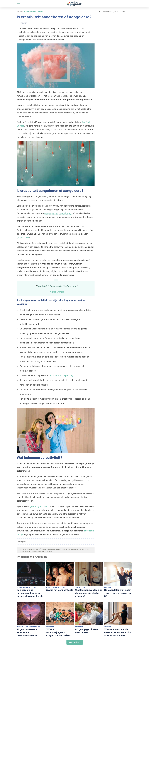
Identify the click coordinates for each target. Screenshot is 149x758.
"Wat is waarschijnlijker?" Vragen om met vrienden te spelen (60, 632)
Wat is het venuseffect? (59, 590)
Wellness (20, 11)
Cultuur (107, 587)
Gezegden (50, 627)
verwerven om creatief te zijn (58, 213)
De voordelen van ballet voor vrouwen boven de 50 (118, 593)
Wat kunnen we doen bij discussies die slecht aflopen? (88, 593)
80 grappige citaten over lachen (86, 631)
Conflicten (80, 587)
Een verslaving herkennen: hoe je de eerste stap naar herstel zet (30, 593)
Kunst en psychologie (55, 587)
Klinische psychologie (26, 587)
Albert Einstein (57, 292)
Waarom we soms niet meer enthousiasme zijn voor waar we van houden (117, 632)
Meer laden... (74, 642)
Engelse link (23, 237)
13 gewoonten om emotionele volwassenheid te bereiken (27, 632)
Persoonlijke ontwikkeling (34, 11)
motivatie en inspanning (61, 375)
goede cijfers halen (39, 506)
